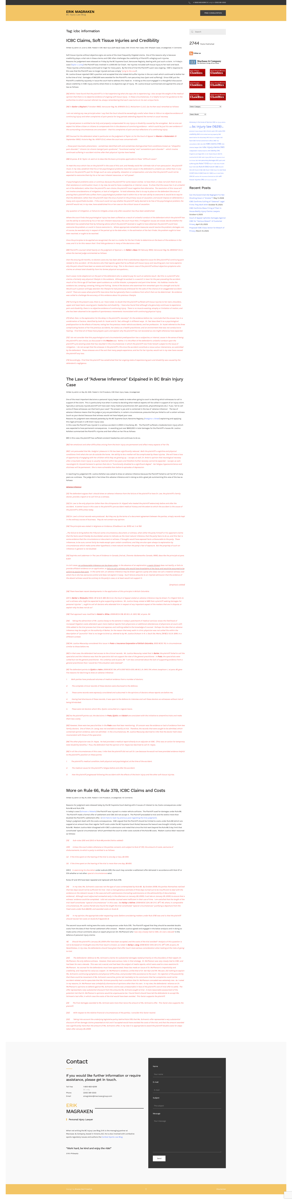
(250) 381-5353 (220, 2)
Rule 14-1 (208, 173)
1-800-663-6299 (90, 1087)
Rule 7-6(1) (193, 167)
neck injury (206, 157)
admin (76, 48)
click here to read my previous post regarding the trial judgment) (129, 818)
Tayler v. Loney (77, 65)
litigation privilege (196, 154)
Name (155, 1066)
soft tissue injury (211, 180)
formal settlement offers (206, 140)
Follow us (197, 53)
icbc (203, 144)
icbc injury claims (213, 147)
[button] (146, 1189)
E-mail (155, 1082)
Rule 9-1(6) (200, 170)
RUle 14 (198, 173)
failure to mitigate (216, 137)
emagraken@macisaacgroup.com (97, 1096)
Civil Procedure (105, 392)
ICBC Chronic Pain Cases (135, 48)
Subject (156, 1098)
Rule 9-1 (213, 167)
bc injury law (207, 126)
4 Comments (176, 48)
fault (192, 140)
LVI (206, 154)
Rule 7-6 (220, 163)
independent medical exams (199, 151)
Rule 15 (216, 173)
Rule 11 (210, 170)
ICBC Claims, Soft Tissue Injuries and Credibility (112, 40)
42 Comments (127, 798)
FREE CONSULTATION (213, 13)
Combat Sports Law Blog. (112, 1137)
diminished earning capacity (210, 134)
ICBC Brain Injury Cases (119, 392)
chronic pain (212, 131)
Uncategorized (166, 48)
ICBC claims (213, 144)
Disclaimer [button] (221, 1189)
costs (221, 131)
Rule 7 (204, 163)
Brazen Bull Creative (83, 1189)
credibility (194, 134)
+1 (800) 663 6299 (199, 2)
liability (215, 151)
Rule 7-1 (212, 163)
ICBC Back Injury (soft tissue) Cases (112, 48)
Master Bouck (214, 154)
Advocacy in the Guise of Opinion (202, 122)
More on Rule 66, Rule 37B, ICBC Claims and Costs (115, 790)
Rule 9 (204, 167)
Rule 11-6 (218, 170)
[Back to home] (80, 13)
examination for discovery (199, 137)
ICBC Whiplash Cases (152, 48)
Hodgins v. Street (152, 418)
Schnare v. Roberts (88, 811)
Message (156, 1113)
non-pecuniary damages (208, 160)
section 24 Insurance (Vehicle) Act (206, 176)
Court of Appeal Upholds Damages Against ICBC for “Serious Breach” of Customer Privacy (207, 221)
